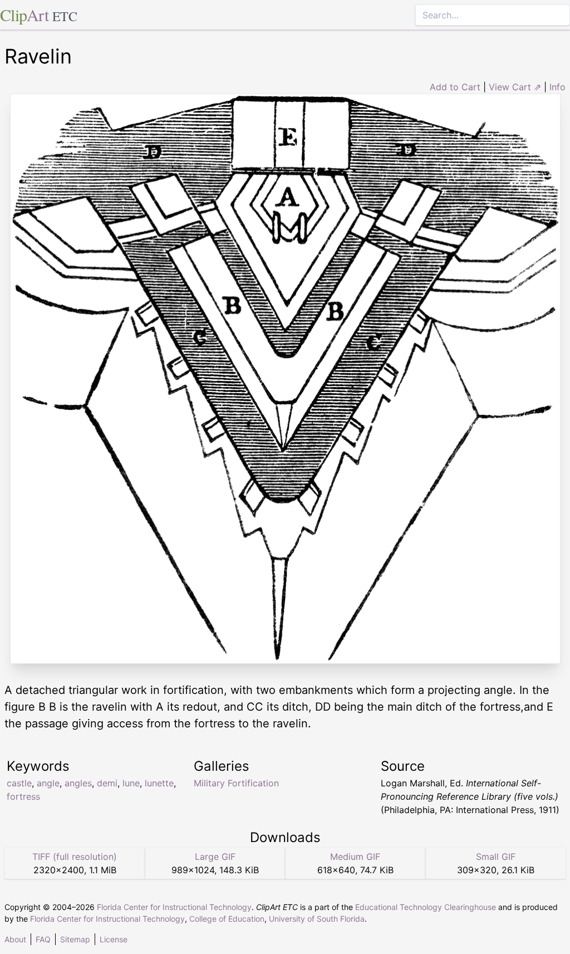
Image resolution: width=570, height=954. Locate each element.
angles (78, 783)
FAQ (43, 939)
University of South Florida (317, 918)
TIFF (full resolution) (74, 856)
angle (48, 783)
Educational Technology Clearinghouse (425, 907)
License (113, 939)
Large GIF (215, 856)
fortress (23, 796)
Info (557, 86)
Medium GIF (355, 856)
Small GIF (495, 856)
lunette (159, 783)
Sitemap (75, 939)
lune (131, 783)
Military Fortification (236, 783)
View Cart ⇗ (515, 86)
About (15, 939)
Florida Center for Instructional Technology (174, 907)
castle (19, 783)
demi (107, 783)
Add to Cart (455, 86)
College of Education (226, 918)
